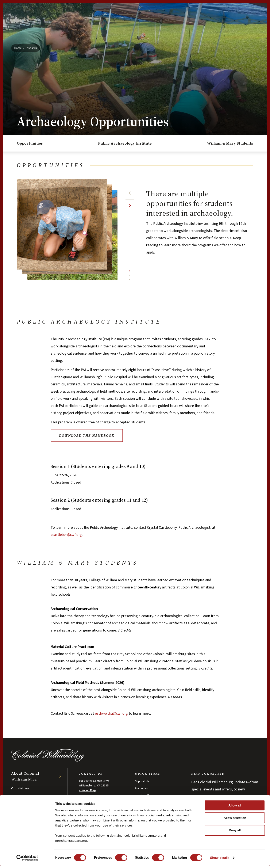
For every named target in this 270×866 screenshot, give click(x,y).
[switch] (121, 857)
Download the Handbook (86, 435)
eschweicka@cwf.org (111, 713)
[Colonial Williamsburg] (48, 760)
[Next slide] (130, 205)
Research (31, 48)
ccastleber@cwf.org (66, 534)
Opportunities (30, 143)
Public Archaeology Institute (125, 143)
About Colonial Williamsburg (25, 776)
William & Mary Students (230, 143)
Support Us (142, 781)
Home (18, 48)
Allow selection (235, 818)
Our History (20, 788)
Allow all (234, 805)
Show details (219, 857)
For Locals (141, 788)
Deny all (235, 830)
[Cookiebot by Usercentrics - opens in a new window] (27, 858)
